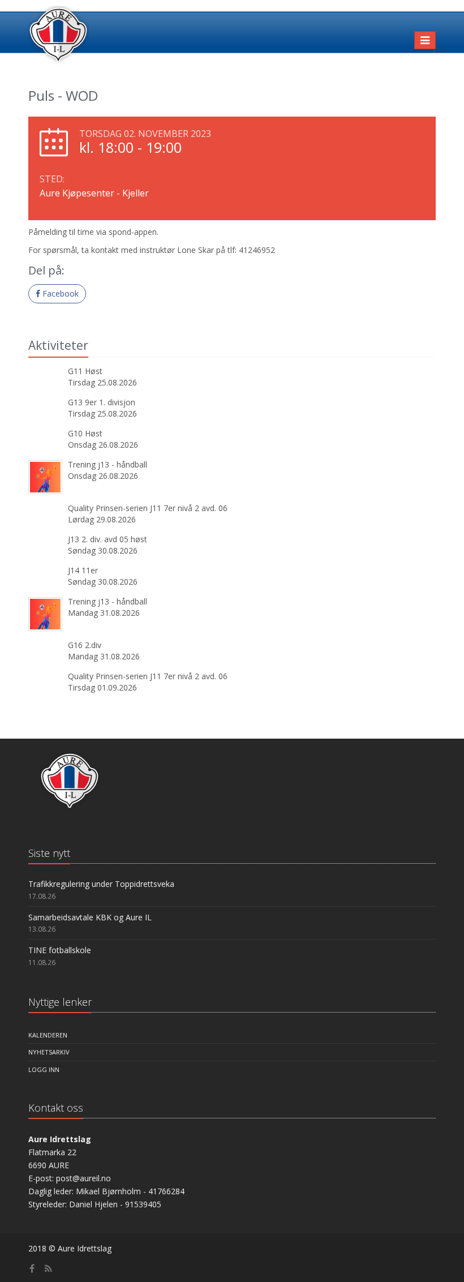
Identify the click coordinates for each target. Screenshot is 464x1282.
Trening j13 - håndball (107, 464)
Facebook (59, 293)
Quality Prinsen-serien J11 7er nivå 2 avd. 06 (147, 508)
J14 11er (83, 570)
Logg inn (43, 1069)
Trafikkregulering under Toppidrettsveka (101, 883)
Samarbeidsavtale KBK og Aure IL (90, 917)
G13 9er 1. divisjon (101, 402)
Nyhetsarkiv (49, 1052)
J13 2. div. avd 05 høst (107, 539)
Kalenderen (47, 1035)
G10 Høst (85, 433)
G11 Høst (85, 371)
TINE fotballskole (59, 950)
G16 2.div (84, 645)
